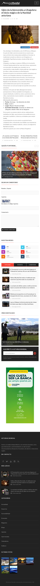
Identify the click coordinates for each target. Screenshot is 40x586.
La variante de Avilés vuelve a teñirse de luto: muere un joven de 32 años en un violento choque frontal (23, 287)
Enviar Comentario (9, 229)
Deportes (4, 509)
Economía (4, 518)
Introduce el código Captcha (9, 204)
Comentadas (32, 264)
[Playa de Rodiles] (13, 561)
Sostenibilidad (5, 513)
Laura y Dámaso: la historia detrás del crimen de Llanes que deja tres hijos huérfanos (23, 303)
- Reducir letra (34, 47)
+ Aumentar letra (25, 47)
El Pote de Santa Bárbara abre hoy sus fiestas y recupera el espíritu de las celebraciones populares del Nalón (19, 173)
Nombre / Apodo (6, 188)
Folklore (3, 546)
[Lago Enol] (22, 561)
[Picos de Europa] (13, 569)
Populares (8, 264)
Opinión (3, 532)
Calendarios (4, 541)
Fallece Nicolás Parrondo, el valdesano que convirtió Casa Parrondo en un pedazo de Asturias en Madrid (22, 279)
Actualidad (4, 504)
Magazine (4, 523)
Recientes (20, 264)
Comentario (4, 212)
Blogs (3, 527)
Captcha (3, 197)
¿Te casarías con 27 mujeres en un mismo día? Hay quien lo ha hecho (10, 137)
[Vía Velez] (30, 561)
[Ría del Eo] (5, 569)
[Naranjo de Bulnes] (5, 561)
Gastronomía (5, 536)
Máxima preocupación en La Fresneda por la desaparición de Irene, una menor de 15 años (23, 295)
